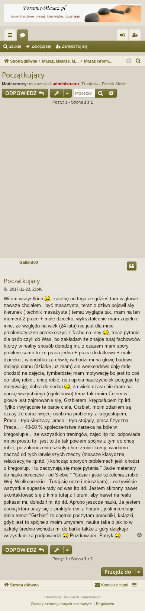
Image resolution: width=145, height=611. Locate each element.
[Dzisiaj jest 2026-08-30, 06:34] (128, 61)
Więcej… (11, 36)
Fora (24, 36)
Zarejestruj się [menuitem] (136, 36)
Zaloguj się (41, 46)
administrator (66, 84)
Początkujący (23, 75)
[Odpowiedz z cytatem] (131, 266)
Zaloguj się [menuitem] (124, 36)
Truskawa (90, 84)
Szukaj (15, 46)
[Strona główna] (72, 13)
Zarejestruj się (74, 46)
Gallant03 (28, 262)
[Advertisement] (72, 183)
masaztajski (40, 84)
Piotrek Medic (114, 84)
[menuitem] (138, 61)
